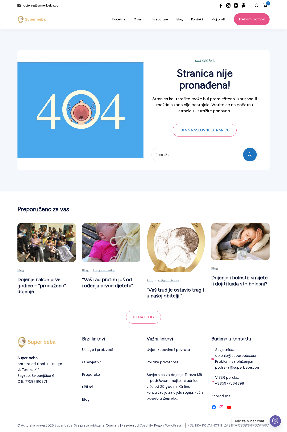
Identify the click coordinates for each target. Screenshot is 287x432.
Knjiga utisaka (104, 270)
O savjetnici (92, 362)
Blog (179, 19)
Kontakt (197, 19)
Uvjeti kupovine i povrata (168, 349)
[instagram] (228, 5)
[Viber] (275, 421)
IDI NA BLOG (143, 317)
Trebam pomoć (251, 19)
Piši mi (87, 386)
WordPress (173, 425)
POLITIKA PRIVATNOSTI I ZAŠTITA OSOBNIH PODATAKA (229, 425)
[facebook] (221, 5)
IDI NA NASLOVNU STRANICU (205, 130)
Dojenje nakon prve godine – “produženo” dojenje (41, 285)
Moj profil (218, 19)
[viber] (243, 5)
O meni (139, 19)
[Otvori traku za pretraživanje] (256, 5)
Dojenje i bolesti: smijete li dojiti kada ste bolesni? (239, 280)
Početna (118, 19)
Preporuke (160, 19)
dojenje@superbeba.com (42, 5)
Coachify (146, 425)
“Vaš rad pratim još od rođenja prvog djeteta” (107, 282)
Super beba (63, 425)
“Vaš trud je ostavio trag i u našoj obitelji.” (175, 293)
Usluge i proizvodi (97, 349)
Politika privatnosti (163, 362)
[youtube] (236, 5)
